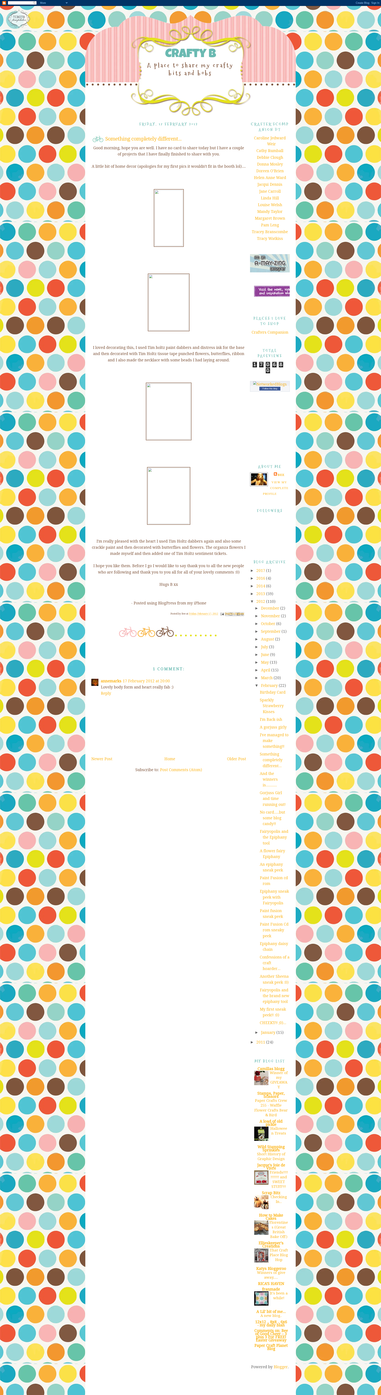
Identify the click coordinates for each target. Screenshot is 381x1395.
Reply (106, 693)
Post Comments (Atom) (181, 770)
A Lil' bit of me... (271, 1311)
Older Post (236, 759)
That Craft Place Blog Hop (279, 1255)
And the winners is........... (269, 779)
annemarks (111, 681)
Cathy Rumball (269, 150)
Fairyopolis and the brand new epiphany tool (274, 996)
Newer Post (101, 759)
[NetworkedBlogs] (270, 384)
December (270, 608)
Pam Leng (270, 225)
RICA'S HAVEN (271, 1283)
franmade (271, 1289)
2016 (261, 578)
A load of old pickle (271, 1123)
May (265, 662)
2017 (261, 570)
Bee (281, 475)
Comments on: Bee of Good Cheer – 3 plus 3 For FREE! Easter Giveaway (271, 1335)
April (266, 670)
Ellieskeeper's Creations (271, 1245)
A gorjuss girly (273, 727)
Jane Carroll (270, 191)
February (270, 685)
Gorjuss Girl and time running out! (273, 799)
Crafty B (190, 55)
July (265, 647)
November (271, 616)
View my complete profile (275, 488)
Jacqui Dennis (269, 184)
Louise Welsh (270, 205)
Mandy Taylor (270, 211)
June (265, 654)
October (268, 623)
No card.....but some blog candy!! (272, 818)
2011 (261, 1042)
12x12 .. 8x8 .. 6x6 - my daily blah (271, 1323)
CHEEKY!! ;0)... (273, 1023)
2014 (261, 586)
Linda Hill (270, 198)
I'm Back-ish (271, 719)
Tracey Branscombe (270, 232)
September (271, 631)
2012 (261, 601)
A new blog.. (271, 1316)
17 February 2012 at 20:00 (146, 681)
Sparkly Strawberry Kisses (272, 706)
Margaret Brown (270, 218)
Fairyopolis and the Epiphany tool (274, 837)
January (268, 1032)
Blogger (281, 1367)
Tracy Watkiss (270, 238)
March (267, 678)
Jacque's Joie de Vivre (271, 1167)
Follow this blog (270, 388)
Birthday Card (273, 692)
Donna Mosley (270, 164)
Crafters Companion (270, 332)
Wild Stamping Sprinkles (271, 1148)
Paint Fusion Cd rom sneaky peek (274, 930)
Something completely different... (271, 760)
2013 (261, 594)
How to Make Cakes (271, 1217)
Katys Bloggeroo (271, 1268)
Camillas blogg (271, 1069)
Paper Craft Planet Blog (271, 1347)
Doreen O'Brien (270, 171)
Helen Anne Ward (270, 177)
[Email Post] (222, 614)
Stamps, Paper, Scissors (271, 1095)
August (268, 639)
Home (169, 759)
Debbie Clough (270, 157)
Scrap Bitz (271, 1193)
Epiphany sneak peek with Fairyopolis (274, 897)
